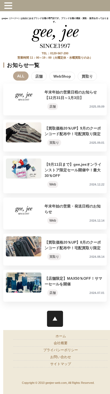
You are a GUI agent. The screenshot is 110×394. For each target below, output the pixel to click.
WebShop (62, 76)
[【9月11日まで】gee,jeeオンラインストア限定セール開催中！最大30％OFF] (55, 174)
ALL (21, 76)
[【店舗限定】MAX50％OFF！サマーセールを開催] (55, 286)
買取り (87, 76)
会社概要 (61, 343)
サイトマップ (60, 364)
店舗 (39, 76)
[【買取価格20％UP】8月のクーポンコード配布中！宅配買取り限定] (55, 250)
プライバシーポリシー (60, 350)
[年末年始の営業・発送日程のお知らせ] (55, 213)
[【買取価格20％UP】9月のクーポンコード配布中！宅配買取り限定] (55, 135)
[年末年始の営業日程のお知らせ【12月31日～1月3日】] (55, 99)
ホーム (61, 336)
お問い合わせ (60, 357)
